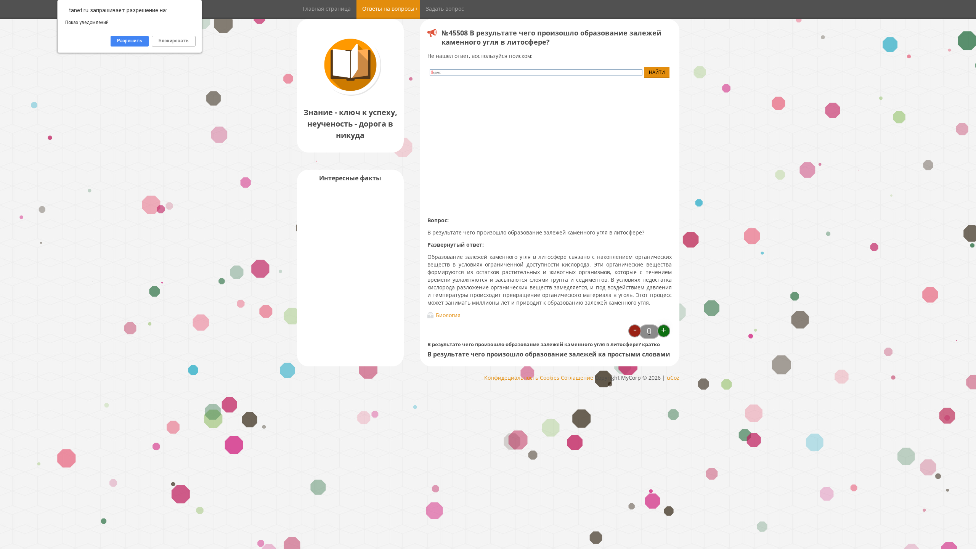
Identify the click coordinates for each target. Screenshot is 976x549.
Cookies (549, 377)
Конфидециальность (511, 377)
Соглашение (577, 377)
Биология (448, 315)
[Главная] (350, 95)
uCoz (673, 377)
